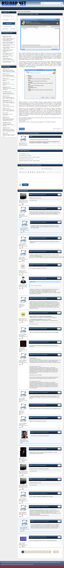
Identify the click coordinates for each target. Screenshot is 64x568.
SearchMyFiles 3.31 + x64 (24, 153)
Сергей (31, 298)
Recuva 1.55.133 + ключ (27, 121)
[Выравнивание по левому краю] (28, 172)
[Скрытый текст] (37, 172)
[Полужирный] (20, 172)
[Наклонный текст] (22, 172)
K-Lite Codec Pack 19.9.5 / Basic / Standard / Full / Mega (9, 62)
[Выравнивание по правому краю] (32, 172)
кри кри (32, 432)
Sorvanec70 (32, 342)
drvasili (31, 537)
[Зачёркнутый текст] (26, 172)
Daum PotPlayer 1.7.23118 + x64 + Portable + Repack (9, 48)
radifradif (31, 354)
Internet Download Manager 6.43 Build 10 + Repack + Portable (9, 43)
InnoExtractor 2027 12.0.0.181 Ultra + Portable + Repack (8, 54)
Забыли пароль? (6, 28)
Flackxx (31, 208)
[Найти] (61, 3)
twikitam (31, 312)
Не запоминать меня (8, 26)
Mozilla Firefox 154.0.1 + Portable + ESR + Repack (7, 36)
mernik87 (31, 238)
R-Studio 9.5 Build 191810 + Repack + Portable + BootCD (30, 160)
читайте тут (45, 142)
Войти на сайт (9, 23)
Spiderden (31, 264)
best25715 (31, 493)
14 (54, 551)
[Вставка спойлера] (44, 172)
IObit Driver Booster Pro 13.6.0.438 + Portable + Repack (8, 59)
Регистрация (13, 28)
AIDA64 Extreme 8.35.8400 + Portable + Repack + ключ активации (8, 51)
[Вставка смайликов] (35, 172)
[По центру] (30, 172)
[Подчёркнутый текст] (24, 172)
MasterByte (32, 392)
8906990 (31, 417)
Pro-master (32, 506)
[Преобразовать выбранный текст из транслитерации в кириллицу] (42, 172)
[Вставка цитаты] (39, 172)
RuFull (31, 194)
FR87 (32, 222)
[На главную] (17, 3)
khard (31, 328)
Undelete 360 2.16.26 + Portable (25, 155)
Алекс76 (31, 448)
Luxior (31, 251)
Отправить (25, 184)
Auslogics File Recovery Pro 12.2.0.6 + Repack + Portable (30, 157)
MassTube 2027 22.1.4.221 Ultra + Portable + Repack (9, 45)
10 (49, 551)
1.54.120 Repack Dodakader (50, 121)
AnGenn (31, 278)
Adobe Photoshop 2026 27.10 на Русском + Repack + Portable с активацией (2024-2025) (9, 39)
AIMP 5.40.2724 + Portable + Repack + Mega (8, 56)
